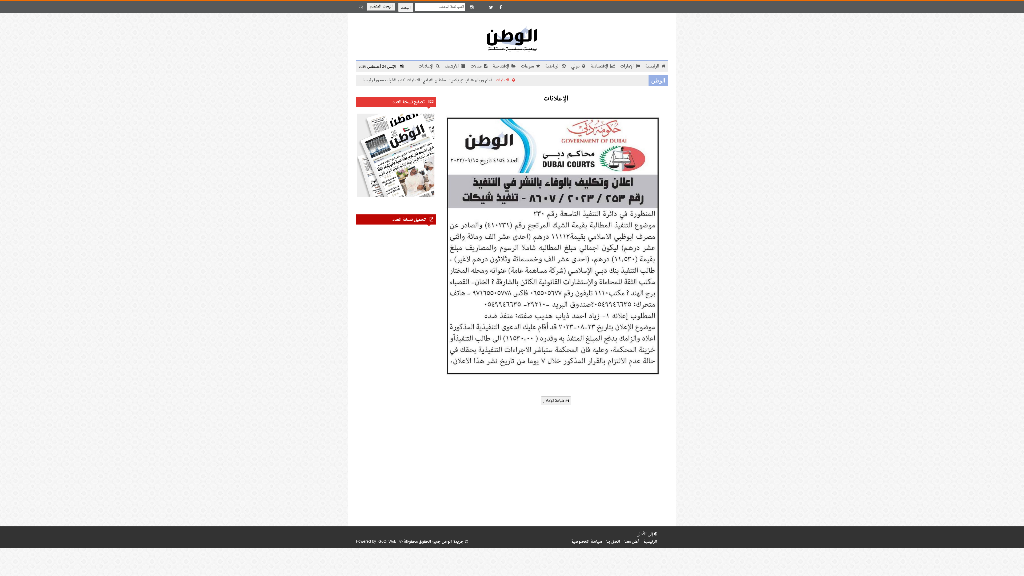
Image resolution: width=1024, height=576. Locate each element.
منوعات (528, 66)
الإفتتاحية (501, 66)
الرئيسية (652, 66)
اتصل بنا (613, 541)
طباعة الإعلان (554, 401)
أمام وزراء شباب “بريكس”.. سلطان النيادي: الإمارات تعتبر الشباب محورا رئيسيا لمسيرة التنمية (452, 80)
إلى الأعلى (645, 534)
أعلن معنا (631, 541)
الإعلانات (426, 66)
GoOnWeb (387, 541)
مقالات (476, 66)
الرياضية (553, 66)
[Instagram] (472, 7)
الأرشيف (452, 66)
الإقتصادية (600, 66)
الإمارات (627, 66)
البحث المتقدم (381, 6)
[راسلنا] (361, 7)
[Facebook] (500, 7)
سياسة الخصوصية (586, 541)
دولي (576, 66)
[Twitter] (491, 7)
